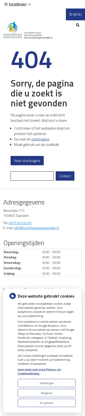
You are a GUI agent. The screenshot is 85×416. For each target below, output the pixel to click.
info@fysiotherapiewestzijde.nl (36, 227)
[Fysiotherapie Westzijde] (28, 29)
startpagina (40, 139)
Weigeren (46, 393)
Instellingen (47, 383)
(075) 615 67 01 (20, 222)
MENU (77, 14)
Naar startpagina (27, 160)
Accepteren (47, 403)
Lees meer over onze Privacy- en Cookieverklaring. (39, 371)
